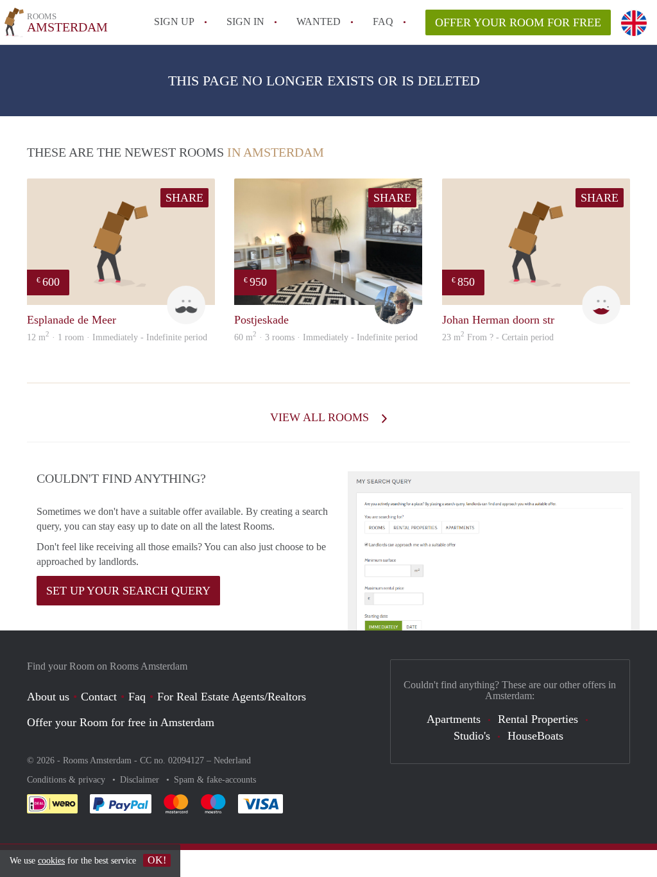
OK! (157, 860)
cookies (51, 860)
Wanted (318, 21)
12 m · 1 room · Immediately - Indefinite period (117, 337)
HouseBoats (535, 735)
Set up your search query (128, 590)
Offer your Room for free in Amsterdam (120, 722)
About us (48, 696)
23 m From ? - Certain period (498, 337)
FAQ (383, 21)
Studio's (472, 735)
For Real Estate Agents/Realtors (231, 696)
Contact (99, 696)
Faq (137, 696)
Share (184, 197)
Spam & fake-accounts (215, 780)
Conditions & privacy (67, 780)
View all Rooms (321, 417)
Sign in (245, 21)
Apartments (454, 719)
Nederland (232, 760)
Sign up (174, 21)
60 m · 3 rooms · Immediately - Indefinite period (326, 337)
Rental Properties (538, 719)
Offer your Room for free (518, 22)
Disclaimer (141, 780)
